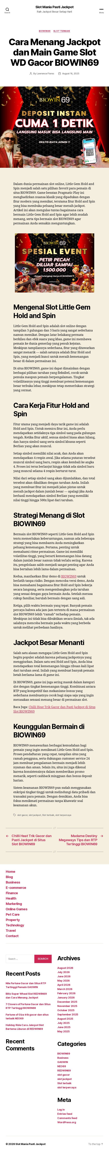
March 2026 (64, 989)
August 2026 (65, 967)
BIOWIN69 (44, 31)
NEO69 (61, 1066)
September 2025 (67, 1014)
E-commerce (16, 888)
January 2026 (66, 997)
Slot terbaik (61, 31)
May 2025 (63, 1031)
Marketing (14, 904)
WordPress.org (66, 1122)
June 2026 (64, 976)
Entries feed (64, 1113)
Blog (9, 877)
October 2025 (66, 1010)
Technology (15, 925)
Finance (12, 893)
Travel (11, 930)
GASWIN (62, 1062)
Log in (61, 1109)
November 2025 (67, 1006)
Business (13, 882)
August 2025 (65, 1018)
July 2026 (63, 972)
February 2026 (66, 993)
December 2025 (67, 1001)
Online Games (16, 909)
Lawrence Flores (45, 73)
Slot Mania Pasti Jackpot (54, 7)
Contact (12, 936)
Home (10, 872)
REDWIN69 (64, 1070)
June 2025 (64, 1027)
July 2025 (63, 1022)
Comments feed (67, 1118)
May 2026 (63, 980)
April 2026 (63, 984)
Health (11, 898)
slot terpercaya (63, 815)
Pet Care (13, 914)
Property (13, 920)
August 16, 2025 (70, 73)
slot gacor (22, 815)
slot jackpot (35, 815)
